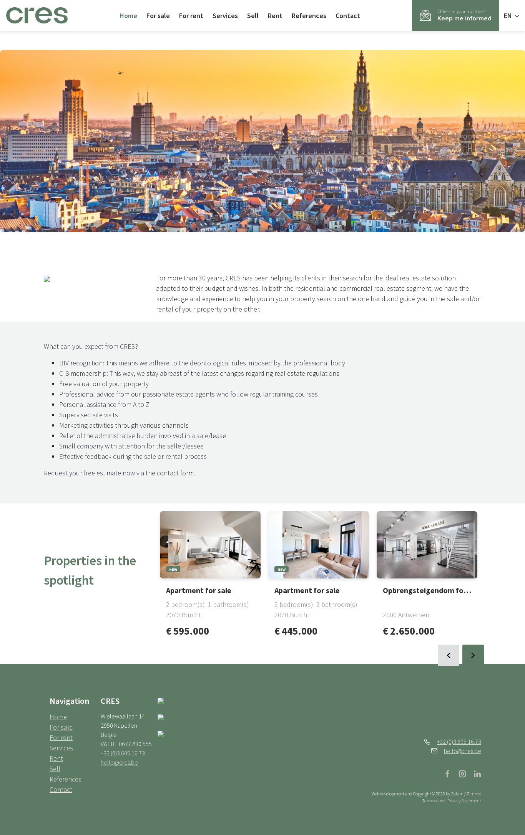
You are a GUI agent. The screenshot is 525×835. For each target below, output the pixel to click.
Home (128, 15)
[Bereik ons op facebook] (450, 772)
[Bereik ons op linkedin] (477, 772)
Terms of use (433, 800)
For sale (158, 15)
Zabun (457, 794)
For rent (191, 15)
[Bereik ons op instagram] (465, 772)
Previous (448, 655)
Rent (275, 15)
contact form (175, 472)
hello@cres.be (119, 762)
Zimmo (474, 794)
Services (225, 15)
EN (508, 15)
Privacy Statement (464, 800)
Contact (348, 15)
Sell (253, 15)
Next (473, 655)
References (309, 15)
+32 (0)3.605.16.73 (123, 753)
